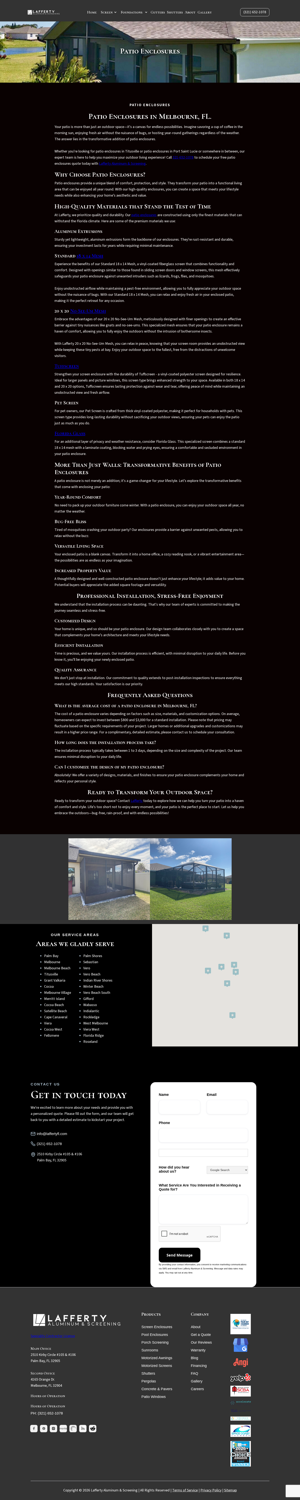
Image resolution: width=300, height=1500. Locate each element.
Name (164, 1095)
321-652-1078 (183, 157)
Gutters (158, 12)
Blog (194, 1358)
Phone (164, 1123)
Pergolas (148, 1381)
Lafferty (137, 800)
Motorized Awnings (156, 1358)
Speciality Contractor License (53, 1336)
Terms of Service (185, 1490)
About (190, 12)
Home (92, 12)
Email (212, 1095)
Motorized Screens (156, 1366)
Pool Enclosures (154, 1335)
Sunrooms (149, 1350)
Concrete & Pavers (156, 1389)
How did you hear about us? (174, 1169)
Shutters (175, 12)
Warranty (198, 1350)
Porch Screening (155, 1342)
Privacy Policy (210, 1490)
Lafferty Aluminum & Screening (122, 163)
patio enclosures (144, 215)
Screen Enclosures (156, 1327)
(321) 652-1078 (254, 12)
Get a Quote (201, 1335)
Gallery (205, 12)
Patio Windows (153, 1397)
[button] (109, 12)
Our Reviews (201, 1342)
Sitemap (230, 1490)
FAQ (194, 1373)
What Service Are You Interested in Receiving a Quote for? (200, 1187)
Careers (197, 1389)
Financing (199, 1366)
